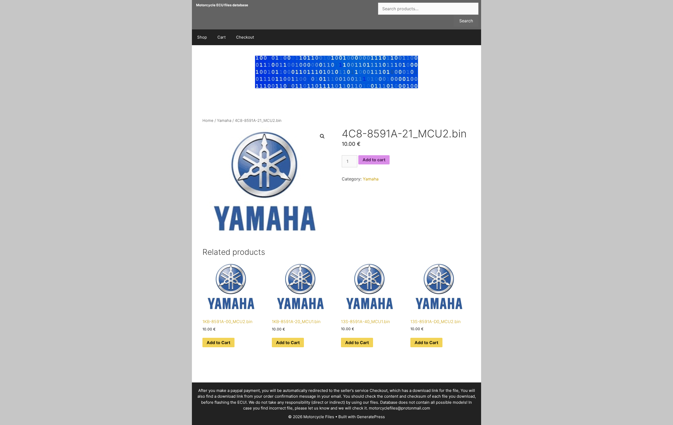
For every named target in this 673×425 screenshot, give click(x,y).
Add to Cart (218, 342)
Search (466, 20)
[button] (322, 136)
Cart (221, 37)
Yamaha (224, 120)
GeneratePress (371, 416)
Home (207, 120)
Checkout (245, 37)
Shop (202, 37)
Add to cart (374, 159)
